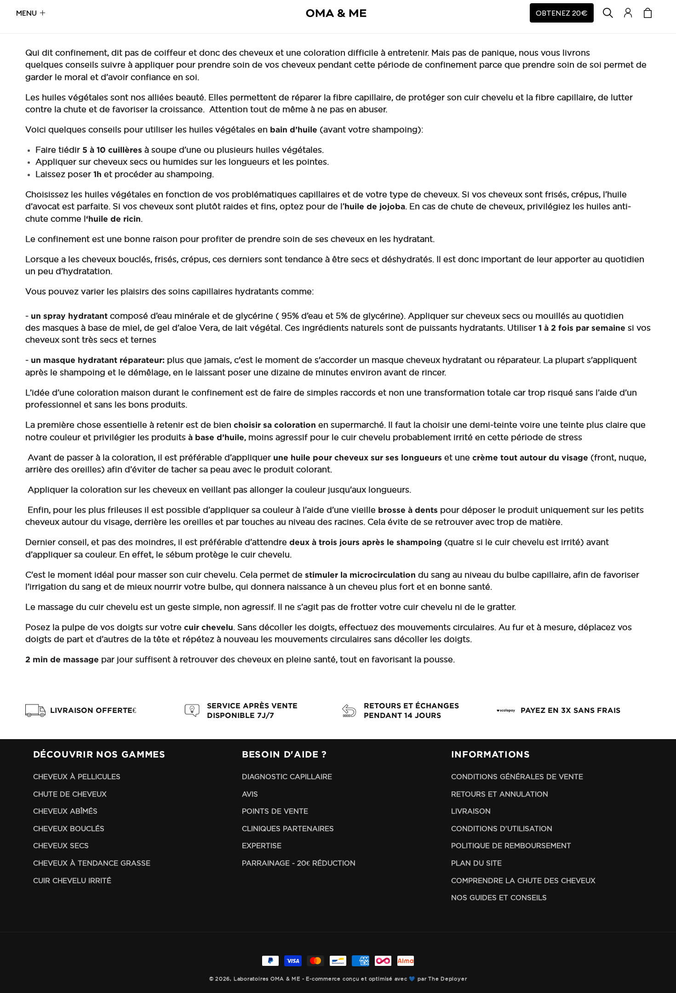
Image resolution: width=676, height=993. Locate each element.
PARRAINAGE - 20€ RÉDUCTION (298, 863)
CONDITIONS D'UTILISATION (501, 828)
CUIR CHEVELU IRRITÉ (72, 880)
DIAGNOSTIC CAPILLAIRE (287, 777)
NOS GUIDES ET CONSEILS (499, 897)
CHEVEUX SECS (61, 846)
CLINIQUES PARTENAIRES (288, 828)
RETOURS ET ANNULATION (499, 794)
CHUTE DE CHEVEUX (70, 794)
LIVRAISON (471, 811)
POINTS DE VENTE (275, 811)
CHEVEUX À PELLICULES (76, 777)
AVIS (250, 794)
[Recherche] (608, 13)
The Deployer (447, 979)
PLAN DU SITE (476, 863)
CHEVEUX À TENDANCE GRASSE (91, 863)
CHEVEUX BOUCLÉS (68, 828)
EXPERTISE (261, 846)
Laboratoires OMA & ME (267, 979)
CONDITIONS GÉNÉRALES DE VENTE (517, 777)
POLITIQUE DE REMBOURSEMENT (511, 846)
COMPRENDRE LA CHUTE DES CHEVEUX (523, 880)
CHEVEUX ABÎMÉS (65, 811)
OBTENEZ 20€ (562, 12)
